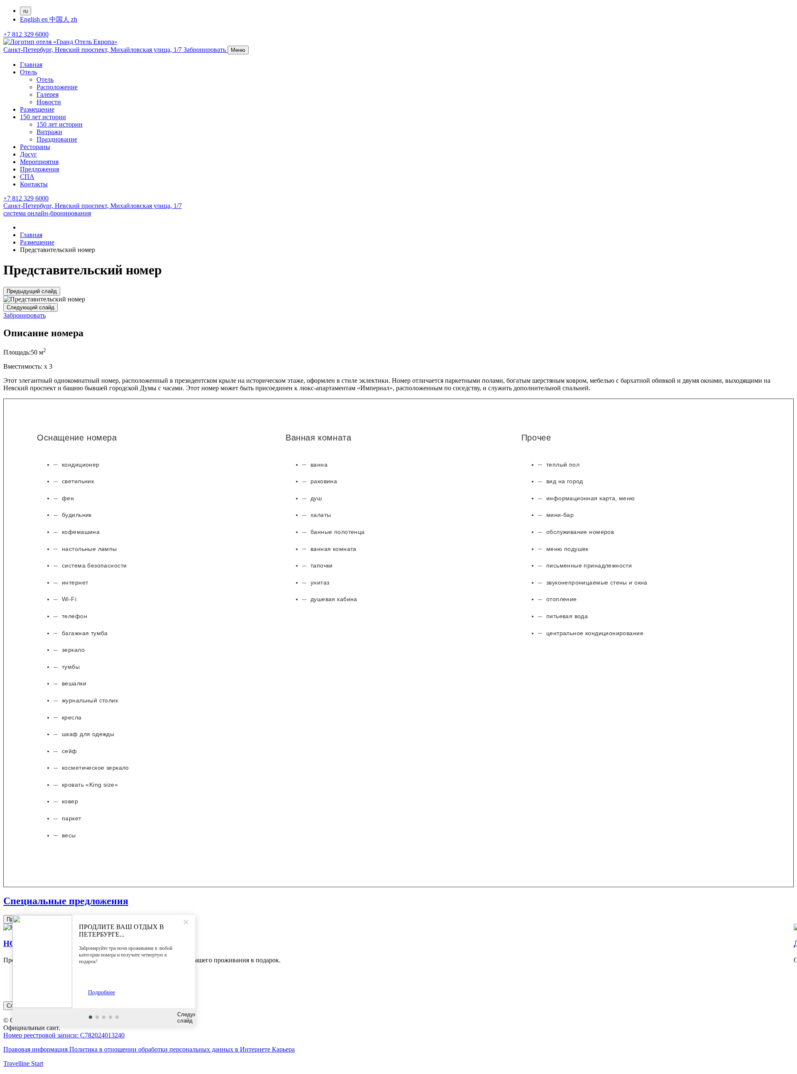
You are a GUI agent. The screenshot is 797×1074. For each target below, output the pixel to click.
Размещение (37, 109)
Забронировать (24, 315)
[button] (90, 1017)
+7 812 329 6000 (26, 34)
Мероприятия (39, 161)
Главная (31, 64)
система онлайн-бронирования (47, 213)
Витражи (49, 131)
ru (25, 11)
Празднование (57, 139)
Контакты (34, 184)
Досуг (28, 154)
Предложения (39, 169)
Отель (28, 72)
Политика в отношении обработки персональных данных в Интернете (170, 1049)
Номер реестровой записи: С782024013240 (64, 1035)
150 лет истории (43, 116)
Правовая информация (36, 1049)
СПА (27, 176)
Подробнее (101, 992)
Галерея (48, 94)
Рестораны (35, 146)
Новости (49, 101)
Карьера (283, 1049)
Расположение (57, 87)
